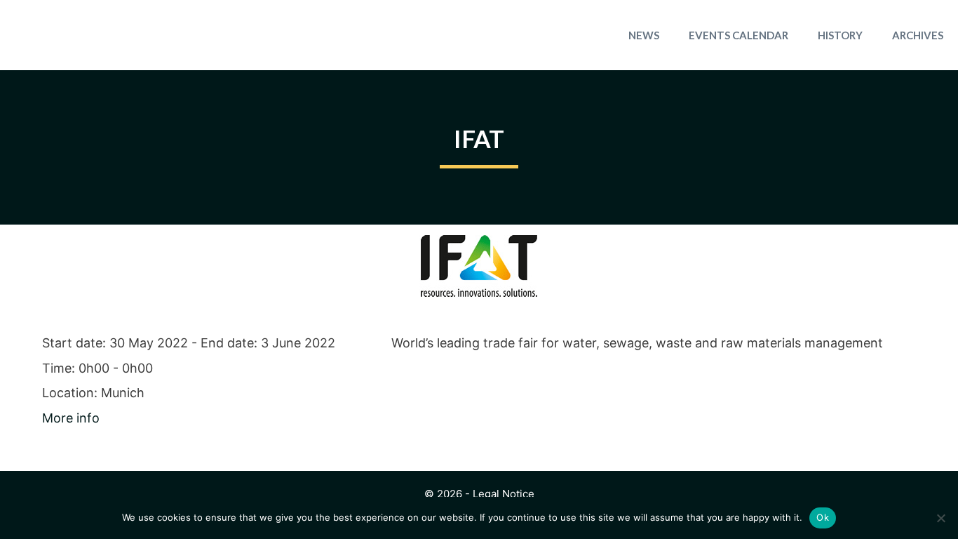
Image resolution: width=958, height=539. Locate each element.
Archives (917, 35)
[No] (940, 518)
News (643, 35)
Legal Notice (503, 493)
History (840, 35)
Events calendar (738, 35)
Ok (822, 517)
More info (71, 418)
